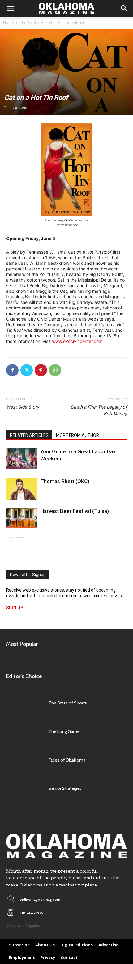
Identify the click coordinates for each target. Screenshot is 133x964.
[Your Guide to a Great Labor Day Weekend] (21, 458)
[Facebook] (12, 370)
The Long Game (64, 731)
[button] (10, 8)
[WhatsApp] (55, 370)
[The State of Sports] (24, 703)
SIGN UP (15, 607)
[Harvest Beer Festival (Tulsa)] (21, 518)
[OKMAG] (66, 846)
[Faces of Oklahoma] (24, 760)
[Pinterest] (41, 370)
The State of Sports (68, 703)
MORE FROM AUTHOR (77, 435)
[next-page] (20, 541)
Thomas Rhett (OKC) (64, 481)
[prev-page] (10, 541)
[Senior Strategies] (24, 788)
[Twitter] (26, 370)
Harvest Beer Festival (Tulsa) (74, 511)
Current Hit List (71, 22)
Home (8, 22)
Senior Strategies (65, 788)
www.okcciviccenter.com (77, 341)
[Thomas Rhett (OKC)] (21, 489)
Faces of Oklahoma (67, 760)
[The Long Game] (24, 731)
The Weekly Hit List (36, 22)
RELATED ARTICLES (29, 435)
